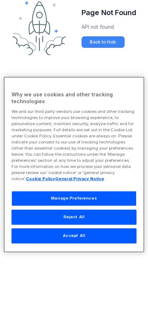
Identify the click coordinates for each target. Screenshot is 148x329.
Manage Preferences (74, 198)
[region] (74, 165)
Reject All (74, 217)
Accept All (74, 235)
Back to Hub (103, 42)
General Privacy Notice (79, 179)
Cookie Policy (40, 179)
